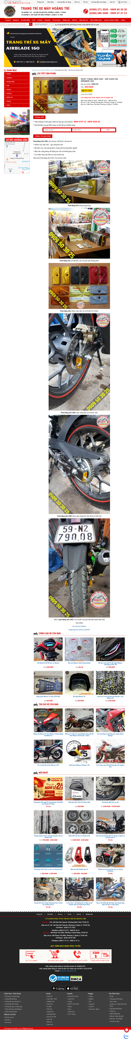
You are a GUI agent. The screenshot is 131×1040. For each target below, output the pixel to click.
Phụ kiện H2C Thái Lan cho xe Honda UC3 (48, 869)
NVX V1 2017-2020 (73, 1004)
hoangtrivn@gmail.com (68, 971)
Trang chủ (40, 2)
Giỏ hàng (124, 2)
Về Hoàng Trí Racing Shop (12, 996)
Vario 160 (50, 1004)
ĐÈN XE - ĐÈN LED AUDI (116, 1016)
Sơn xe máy (113, 1001)
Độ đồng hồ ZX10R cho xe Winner (48, 663)
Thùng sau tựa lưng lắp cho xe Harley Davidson (110, 870)
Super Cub (50, 1024)
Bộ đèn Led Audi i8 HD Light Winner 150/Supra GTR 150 (110, 664)
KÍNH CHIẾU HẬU (115, 1014)
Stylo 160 (49, 996)
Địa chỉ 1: (45, 922)
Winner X (49, 1022)
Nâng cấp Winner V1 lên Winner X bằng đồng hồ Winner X (48, 735)
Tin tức (85, 2)
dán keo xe (83, 20)
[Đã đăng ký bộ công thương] (59, 978)
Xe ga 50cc (57, 20)
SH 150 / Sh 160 (51, 1017)
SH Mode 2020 (51, 1014)
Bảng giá (66, 20)
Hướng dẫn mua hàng (98, 2)
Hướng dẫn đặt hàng (11, 999)
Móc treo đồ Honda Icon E (79, 869)
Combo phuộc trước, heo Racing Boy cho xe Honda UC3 (48, 836)
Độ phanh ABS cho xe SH (110, 802)
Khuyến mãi (89, 914)
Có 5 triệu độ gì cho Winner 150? (48, 765)
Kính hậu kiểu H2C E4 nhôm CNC (79, 802)
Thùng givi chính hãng (116, 999)
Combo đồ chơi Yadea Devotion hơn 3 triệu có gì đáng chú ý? (48, 903)
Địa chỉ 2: (46, 932)
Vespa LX (91, 1004)
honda (8, 20)
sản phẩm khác (96, 20)
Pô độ (111, 996)
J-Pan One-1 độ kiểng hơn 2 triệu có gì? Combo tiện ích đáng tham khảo (79, 903)
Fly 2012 (91, 1006)
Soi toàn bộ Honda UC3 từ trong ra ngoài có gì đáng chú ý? (110, 836)
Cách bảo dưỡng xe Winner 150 (79, 765)
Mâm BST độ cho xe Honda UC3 (79, 836)
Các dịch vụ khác (114, 1021)
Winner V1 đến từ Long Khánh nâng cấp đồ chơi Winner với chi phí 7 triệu (79, 735)
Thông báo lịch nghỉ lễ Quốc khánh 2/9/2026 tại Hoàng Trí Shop (48, 803)
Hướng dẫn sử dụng (64, 2)
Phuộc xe (112, 1011)
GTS (90, 1001)
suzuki (39, 20)
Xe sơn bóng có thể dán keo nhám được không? (110, 735)
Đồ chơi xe (8, 1020)
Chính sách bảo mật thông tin (13, 1009)
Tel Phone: (60, 927)
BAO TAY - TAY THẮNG (116, 1019)
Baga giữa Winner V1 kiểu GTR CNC (48, 696)
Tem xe (74, 20)
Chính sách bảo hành (11, 1011)
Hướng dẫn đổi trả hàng (12, 1004)
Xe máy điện (25, 20)
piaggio (47, 20)
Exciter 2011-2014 (73, 996)
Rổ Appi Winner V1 (79, 696)
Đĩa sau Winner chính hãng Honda (79, 663)
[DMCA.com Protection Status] (76, 978)
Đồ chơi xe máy (9, 1017)
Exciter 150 (71, 1011)
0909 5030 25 (94, 122)
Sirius (69, 1009)
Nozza (70, 1006)
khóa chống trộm (111, 20)
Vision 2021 (50, 1011)
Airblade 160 (50, 1001)
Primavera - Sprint (94, 1009)
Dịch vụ (77, 2)
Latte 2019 (71, 999)
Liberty (91, 996)
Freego (70, 1001)
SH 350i (49, 1006)
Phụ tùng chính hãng (116, 1008)
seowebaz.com (16, 1028)
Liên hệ (112, 2)
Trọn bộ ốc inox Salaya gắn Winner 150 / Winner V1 (110, 697)
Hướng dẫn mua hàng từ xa (13, 1001)
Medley (91, 999)
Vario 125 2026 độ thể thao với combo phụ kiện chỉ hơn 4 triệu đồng (110, 903)
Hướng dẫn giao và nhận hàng (13, 1006)
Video (123, 20)
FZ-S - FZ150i (71, 1014)
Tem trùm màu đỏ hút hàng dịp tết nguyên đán (110, 766)
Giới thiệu (50, 2)
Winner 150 (49, 70)
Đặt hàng (88, 90)
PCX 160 (49, 1009)
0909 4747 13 (80, 122)
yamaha (16, 20)
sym (33, 20)
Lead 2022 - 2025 (52, 999)
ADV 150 (49, 1019)
